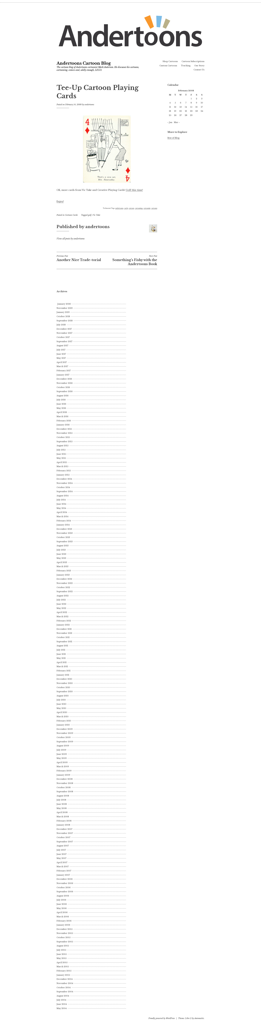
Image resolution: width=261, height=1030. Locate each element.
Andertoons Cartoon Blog (84, 63)
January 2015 (63, 475)
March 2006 (63, 916)
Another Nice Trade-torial (79, 258)
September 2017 (64, 341)
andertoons (89, 104)
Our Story (199, 65)
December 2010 (64, 679)
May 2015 (61, 458)
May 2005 (61, 958)
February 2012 (64, 621)
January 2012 (63, 625)
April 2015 (62, 462)
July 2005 (61, 950)
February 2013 (64, 570)
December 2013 (64, 529)
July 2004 (61, 1000)
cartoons (154, 208)
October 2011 (63, 637)
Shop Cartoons (170, 61)
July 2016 (61, 399)
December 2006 (65, 879)
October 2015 (63, 437)
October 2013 (63, 537)
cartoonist (146, 208)
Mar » (177, 122)
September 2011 (64, 641)
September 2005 (65, 941)
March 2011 (62, 666)
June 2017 (61, 354)
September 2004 (65, 991)
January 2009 (63, 775)
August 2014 (63, 495)
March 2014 (62, 516)
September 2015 (64, 441)
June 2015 (61, 454)
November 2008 (65, 783)
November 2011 (64, 633)
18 (170, 111)
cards (126, 208)
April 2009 (62, 762)
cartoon (131, 208)
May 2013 (61, 558)
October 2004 (64, 987)
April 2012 (62, 612)
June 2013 (61, 554)
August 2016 (63, 395)
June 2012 (61, 604)
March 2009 (63, 766)
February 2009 (64, 771)
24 (202, 111)
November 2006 (65, 883)
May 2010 (61, 708)
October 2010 (63, 687)
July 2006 (61, 900)
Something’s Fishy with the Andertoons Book (134, 260)
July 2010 (61, 700)
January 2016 (63, 425)
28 (186, 115)
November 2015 (64, 433)
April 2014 (62, 512)
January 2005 (63, 975)
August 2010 (63, 696)
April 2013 (62, 562)
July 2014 (61, 500)
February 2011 (64, 670)
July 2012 (61, 600)
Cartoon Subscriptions (193, 61)
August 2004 (63, 996)
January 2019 (63, 312)
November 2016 (65, 383)
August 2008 (63, 796)
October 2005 (63, 937)
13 (181, 107)
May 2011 (61, 658)
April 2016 (62, 412)
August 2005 (63, 946)
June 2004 (62, 1004)
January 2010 (63, 725)
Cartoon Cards (71, 215)
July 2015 (61, 450)
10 (202, 103)
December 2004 (65, 979)
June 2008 (62, 804)
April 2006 (62, 912)
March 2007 (63, 866)
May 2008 (62, 808)
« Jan (169, 122)
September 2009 (65, 741)
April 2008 (62, 812)
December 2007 (64, 829)
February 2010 (64, 721)
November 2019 (65, 308)
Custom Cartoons (168, 65)
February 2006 (64, 921)
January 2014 (63, 525)
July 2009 (61, 750)
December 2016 (64, 379)
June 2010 (61, 704)
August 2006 (63, 896)
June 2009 (62, 754)
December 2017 (64, 329)
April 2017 (62, 362)
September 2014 (65, 491)
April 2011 (62, 662)
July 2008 (61, 800)
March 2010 (63, 716)
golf (89, 215)
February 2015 (64, 470)
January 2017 (63, 375)
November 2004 (65, 983)
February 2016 (64, 420)
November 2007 (65, 833)
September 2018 (65, 320)
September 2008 (65, 791)
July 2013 (61, 550)
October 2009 (64, 737)
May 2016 (61, 408)
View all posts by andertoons (71, 238)
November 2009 (65, 733)
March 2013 (62, 566)
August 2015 (62, 445)
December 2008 (65, 779)
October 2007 (63, 837)
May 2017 (61, 358)
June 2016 (61, 404)
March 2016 (62, 416)
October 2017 (63, 337)
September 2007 (65, 841)
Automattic (199, 1018)
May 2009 (62, 758)
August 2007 (63, 845)
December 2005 (64, 929)
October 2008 (64, 787)
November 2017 (64, 333)
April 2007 (62, 862)
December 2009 (65, 729)
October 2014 (63, 487)
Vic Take (96, 215)
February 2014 (64, 520)
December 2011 (64, 629)
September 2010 (65, 691)
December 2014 (64, 479)
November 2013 (65, 533)
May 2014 (61, 508)
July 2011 (61, 650)
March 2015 (62, 466)
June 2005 (62, 954)
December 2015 (64, 429)
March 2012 (62, 616)
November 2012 (65, 583)
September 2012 (65, 591)
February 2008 (64, 821)
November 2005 (65, 933)
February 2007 (64, 871)
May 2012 (61, 608)
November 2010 (65, 683)
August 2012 (63, 595)
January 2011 (63, 675)
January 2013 (63, 575)
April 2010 (62, 712)
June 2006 (62, 904)
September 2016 (65, 391)
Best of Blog (173, 138)
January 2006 (63, 925)
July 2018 (61, 325)
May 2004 (62, 1008)
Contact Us (199, 69)
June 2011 (61, 654)
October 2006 (64, 887)
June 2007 (61, 854)
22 (191, 111)
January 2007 (63, 875)
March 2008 (63, 816)
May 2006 (62, 908)
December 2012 (64, 579)
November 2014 (65, 483)
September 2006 (65, 891)
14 (186, 107)
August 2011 (62, 645)
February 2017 (64, 370)
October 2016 (63, 387)
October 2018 (63, 316)
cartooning (139, 208)
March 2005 (63, 966)
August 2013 (63, 545)
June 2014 (61, 504)
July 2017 (61, 350)
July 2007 (61, 850)
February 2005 (64, 971)
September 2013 (65, 541)
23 (196, 111)
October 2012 (63, 587)
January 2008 (63, 825)
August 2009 (63, 745)
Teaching (185, 65)
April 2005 (62, 962)
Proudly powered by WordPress (161, 1018)
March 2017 (62, 366)
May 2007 (61, 858)
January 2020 (64, 304)
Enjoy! (60, 201)
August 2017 (62, 345)
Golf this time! (134, 190)
